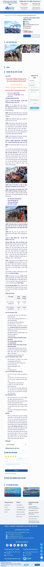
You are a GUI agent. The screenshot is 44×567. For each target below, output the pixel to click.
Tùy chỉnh (26, 564)
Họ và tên (32, 80)
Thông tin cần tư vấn (34, 90)
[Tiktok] (25, 545)
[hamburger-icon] (5, 12)
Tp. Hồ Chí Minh (13, 15)
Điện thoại (32, 85)
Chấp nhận (37, 564)
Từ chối (32, 564)
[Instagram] (11, 545)
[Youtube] (14, 545)
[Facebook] (7, 545)
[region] (22, 564)
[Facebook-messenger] (22, 545)
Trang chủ (6, 15)
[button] (27, 36)
